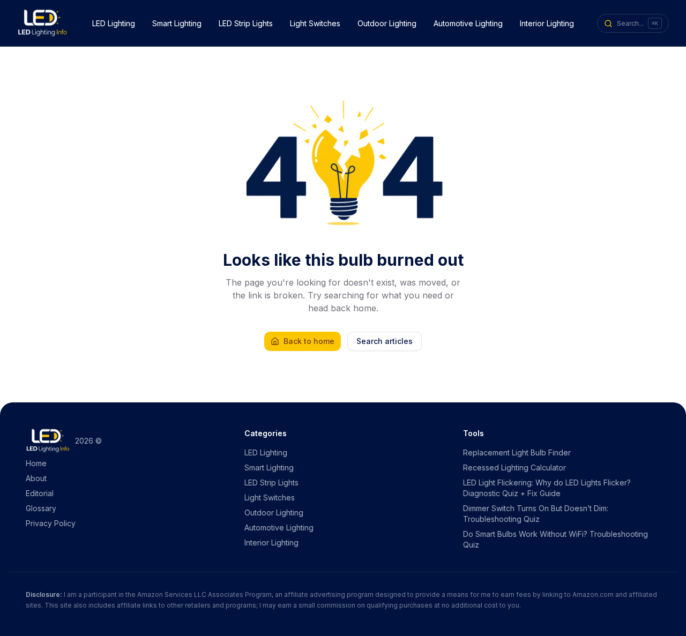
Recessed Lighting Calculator (514, 467)
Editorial (40, 493)
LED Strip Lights (246, 23)
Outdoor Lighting (386, 23)
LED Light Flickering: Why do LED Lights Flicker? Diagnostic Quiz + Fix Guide (547, 488)
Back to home (309, 341)
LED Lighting (113, 23)
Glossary (41, 508)
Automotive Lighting (468, 23)
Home (36, 463)
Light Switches (315, 23)
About (36, 478)
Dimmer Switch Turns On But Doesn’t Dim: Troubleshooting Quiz (535, 513)
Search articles (384, 341)
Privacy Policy (51, 523)
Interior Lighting (547, 23)
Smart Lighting (177, 23)
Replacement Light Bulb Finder (517, 452)
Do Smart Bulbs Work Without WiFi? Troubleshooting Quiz (555, 539)
